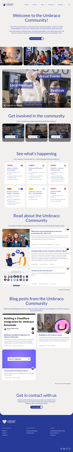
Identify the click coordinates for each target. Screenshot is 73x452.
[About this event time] (12, 174)
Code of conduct (30, 433)
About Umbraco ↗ (54, 433)
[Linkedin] (64, 449)
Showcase (60, 4)
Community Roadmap (31, 430)
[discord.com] (70, 449)
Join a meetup (55, 136)
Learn (42, 4)
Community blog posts (65, 383)
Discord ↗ (4, 433)
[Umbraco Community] (7, 4)
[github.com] (67, 449)
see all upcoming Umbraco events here (47, 159)
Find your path (32, 136)
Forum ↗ (4, 430)
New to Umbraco (10, 136)
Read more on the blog (64, 289)
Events (26, 4)
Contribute (51, 4)
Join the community (35, 38)
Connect (34, 4)
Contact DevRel (35, 407)
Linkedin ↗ (5, 435)
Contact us (53, 435)
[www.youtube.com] (61, 449)
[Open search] (69, 4)
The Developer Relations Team (57, 430)
